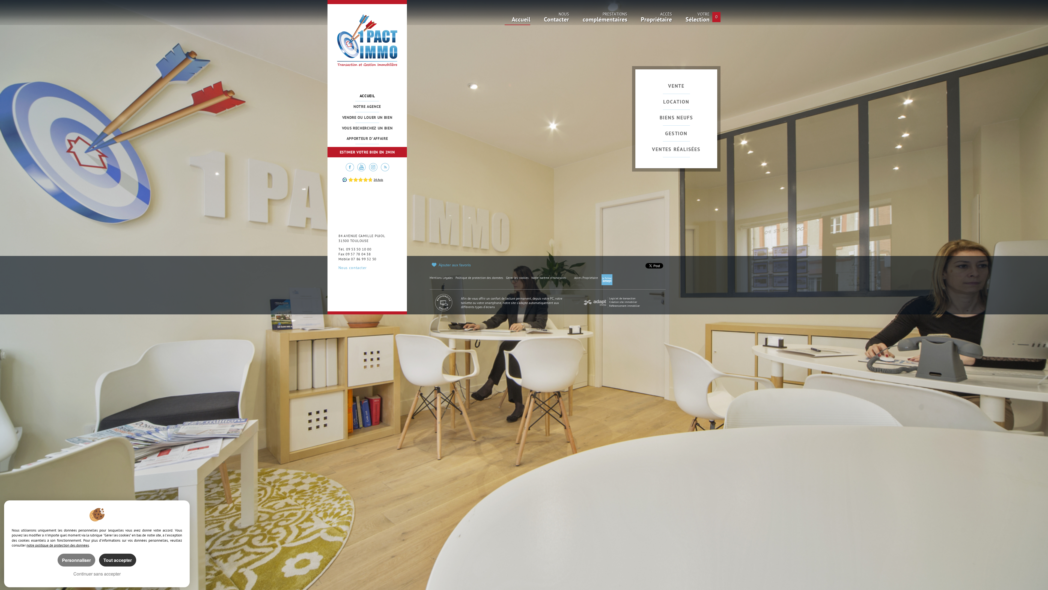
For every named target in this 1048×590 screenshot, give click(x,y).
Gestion (676, 134)
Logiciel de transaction (622, 298)
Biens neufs (676, 118)
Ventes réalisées (676, 150)
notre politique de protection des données (57, 545)
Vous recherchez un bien (367, 128)
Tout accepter (117, 560)
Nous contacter (352, 268)
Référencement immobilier (624, 306)
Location (676, 102)
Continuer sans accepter (97, 574)
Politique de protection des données (479, 278)
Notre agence (367, 107)
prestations (605, 18)
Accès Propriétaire (586, 278)
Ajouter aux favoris (455, 265)
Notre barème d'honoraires (549, 278)
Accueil (367, 96)
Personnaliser (76, 560)
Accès (656, 18)
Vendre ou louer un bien (367, 118)
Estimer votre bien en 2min (367, 152)
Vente (676, 86)
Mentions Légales (441, 278)
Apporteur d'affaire (367, 139)
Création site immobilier (623, 302)
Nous (556, 18)
